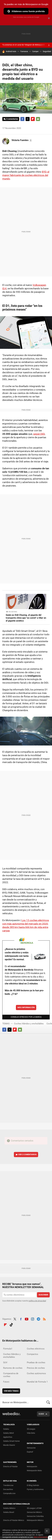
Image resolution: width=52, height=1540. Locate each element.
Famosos (24, 51)
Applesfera (7, 1437)
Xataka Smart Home (11, 1441)
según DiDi (39, 433)
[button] (21, 140)
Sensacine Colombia (35, 1516)
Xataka (6, 1429)
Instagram (32, 1318)
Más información (26, 1007)
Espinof (30, 1452)
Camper (35, 51)
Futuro (6, 1381)
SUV (5, 1362)
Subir (41, 1414)
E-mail (38, 119)
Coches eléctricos (35, 1348)
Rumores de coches (12, 1368)
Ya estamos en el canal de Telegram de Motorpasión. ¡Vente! (27, 45)
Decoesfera (8, 1489)
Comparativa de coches (10, 1375)
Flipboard (33, 119)
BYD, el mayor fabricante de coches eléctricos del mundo (25, 175)
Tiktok (11, 1324)
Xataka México (9, 1508)
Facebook (22, 119)
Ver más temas (11, 1391)
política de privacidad (37, 1301)
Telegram (38, 1318)
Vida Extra (31, 1433)
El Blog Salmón (33, 1485)
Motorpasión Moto (34, 1470)
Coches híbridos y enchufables (29, 1023)
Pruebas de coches (36, 1362)
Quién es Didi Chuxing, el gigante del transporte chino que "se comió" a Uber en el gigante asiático (26, 618)
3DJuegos (31, 1429)
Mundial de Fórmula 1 (37, 1381)
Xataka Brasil (8, 1512)
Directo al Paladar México (13, 1520)
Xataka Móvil (8, 1433)
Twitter (28, 119)
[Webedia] (11, 1415)
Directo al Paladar (10, 1466)
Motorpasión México (35, 1520)
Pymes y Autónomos (35, 1489)
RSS (44, 1318)
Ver (27, 1154)
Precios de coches (36, 1368)
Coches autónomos (36, 1373)
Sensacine (31, 1448)
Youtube (26, 1318)
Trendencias (8, 1485)
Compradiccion (9, 1493)
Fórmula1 (7, 1348)
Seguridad (47, 51)
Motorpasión (32, 1466)
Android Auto (11, 51)
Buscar (48, 1402)
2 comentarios (12, 119)
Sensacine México (34, 1512)
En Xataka (13, 612)
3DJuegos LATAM (34, 1508)
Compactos (32, 1354)
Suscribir (43, 1295)
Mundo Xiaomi (9, 1445)
